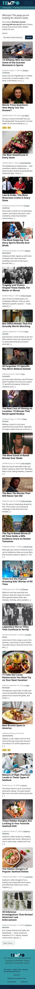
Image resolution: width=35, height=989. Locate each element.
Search (4, 33)
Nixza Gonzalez (26, 501)
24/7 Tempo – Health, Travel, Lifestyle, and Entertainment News (16, 970)
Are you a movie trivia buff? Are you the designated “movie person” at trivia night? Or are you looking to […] (17, 121)
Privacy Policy (11, 982)
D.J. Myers (25, 116)
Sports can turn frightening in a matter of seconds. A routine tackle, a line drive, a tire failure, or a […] (17, 78)
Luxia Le (24, 785)
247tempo (24, 589)
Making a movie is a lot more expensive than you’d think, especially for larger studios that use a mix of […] (17, 426)
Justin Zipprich (26, 463)
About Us (17, 975)
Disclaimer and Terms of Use (17, 978)
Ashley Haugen (26, 296)
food (9, 750)
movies (4, 127)
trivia (9, 127)
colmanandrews (25, 163)
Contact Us (24, 982)
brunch (4, 750)
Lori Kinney (29, 877)
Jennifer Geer (28, 547)
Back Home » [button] (8, 943)
